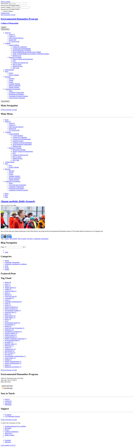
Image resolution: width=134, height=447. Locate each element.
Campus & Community (20, 47)
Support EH (12, 40)
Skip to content (5, 1)
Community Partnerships (16, 92)
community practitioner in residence (16, 264)
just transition (10, 324)
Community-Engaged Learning (18, 96)
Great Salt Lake (11, 296)
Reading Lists (17, 55)
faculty (7, 267)
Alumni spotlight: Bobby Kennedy (18, 201)
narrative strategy (11, 333)
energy (8, 319)
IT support (8, 414)
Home (7, 120)
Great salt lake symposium (17, 98)
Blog (6, 195)
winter (8, 286)
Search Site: (4, 3)
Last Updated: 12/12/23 (8, 445)
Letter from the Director (16, 38)
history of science (11, 309)
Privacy (7, 430)
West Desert (13, 238)
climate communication (13, 361)
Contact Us (12, 36)
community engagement (41, 238)
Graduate (7, 43)
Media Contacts (9, 435)
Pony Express (22, 238)
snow (7, 284)
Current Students (14, 45)
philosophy (9, 345)
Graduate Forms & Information (22, 142)
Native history (10, 316)
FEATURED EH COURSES (22, 50)
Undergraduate (9, 70)
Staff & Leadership (14, 85)
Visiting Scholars (14, 87)
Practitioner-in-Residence (16, 94)
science (8, 347)
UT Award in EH (14, 41)
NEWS (11, 73)
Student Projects (18, 66)
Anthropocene (10, 349)
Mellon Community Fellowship (15, 338)
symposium (9, 298)
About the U (8, 433)
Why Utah (16, 68)
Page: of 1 (13, 247)
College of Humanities (9, 23)
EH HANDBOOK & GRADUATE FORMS (27, 52)
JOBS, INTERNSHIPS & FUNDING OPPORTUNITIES (31, 54)
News (6, 71)
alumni (7, 238)
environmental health (12, 340)
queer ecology (10, 358)
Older (6, 252)
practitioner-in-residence (13, 331)
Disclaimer (8, 428)
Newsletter (8, 403)
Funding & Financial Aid (20, 62)
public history (10, 317)
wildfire (8, 360)
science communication (13, 363)
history (8, 314)
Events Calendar (14, 75)
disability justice (11, 344)
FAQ (14, 61)
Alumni (11, 80)
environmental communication (15, 356)
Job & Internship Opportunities (22, 144)
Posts (6, 197)
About (11, 91)
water (7, 303)
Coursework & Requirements (22, 48)
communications (11, 337)
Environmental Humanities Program (19, 19)
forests (8, 365)
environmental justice (12, 323)
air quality (9, 342)
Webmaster (8, 404)
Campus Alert (5, 13)
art (6, 321)
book (7, 293)
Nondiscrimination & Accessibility (15, 426)
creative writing (10, 291)
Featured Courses (18, 141)
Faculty (11, 82)
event (6, 266)
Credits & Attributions (11, 431)
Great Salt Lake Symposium (17, 185)
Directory (8, 77)
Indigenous (9, 330)
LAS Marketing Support (12, 416)
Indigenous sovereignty (13, 367)
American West (10, 312)
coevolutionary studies (13, 310)
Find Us (7, 399)
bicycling (30, 238)
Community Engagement (12, 89)
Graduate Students (14, 84)
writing (8, 289)
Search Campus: (6, 7)
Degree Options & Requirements (23, 59)
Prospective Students (15, 57)
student (7, 269)
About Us (8, 33)
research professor (11, 307)
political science (11, 335)
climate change (10, 287)
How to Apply (17, 64)
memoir (8, 294)
